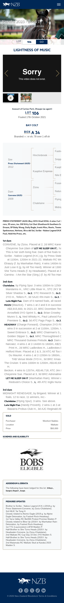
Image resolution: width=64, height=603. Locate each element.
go (42, 42)
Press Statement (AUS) (19, 163)
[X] (32, 590)
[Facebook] (20, 590)
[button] (58, 73)
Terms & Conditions (48, 596)
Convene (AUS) (15, 195)
